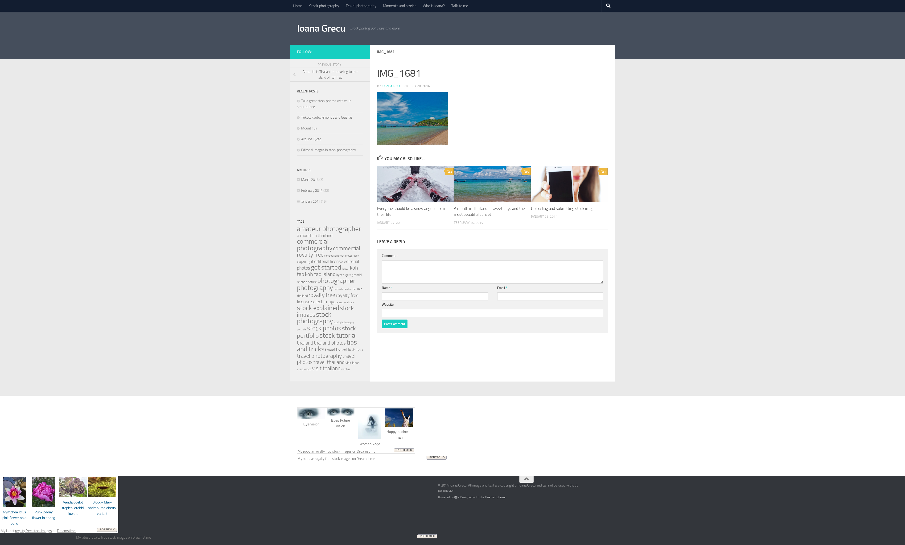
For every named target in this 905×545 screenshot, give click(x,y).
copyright (305, 261)
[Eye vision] (311, 418)
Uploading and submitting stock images (564, 208)
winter (345, 369)
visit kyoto (304, 369)
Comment (390, 256)
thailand (305, 343)
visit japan (352, 363)
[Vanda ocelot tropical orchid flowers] (73, 496)
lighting (349, 275)
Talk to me (459, 6)
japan (345, 268)
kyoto (340, 275)
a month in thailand (315, 235)
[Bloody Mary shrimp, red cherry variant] (102, 496)
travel (330, 350)
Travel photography (361, 6)
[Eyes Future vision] (340, 414)
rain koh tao (350, 289)
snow (342, 302)
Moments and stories (399, 6)
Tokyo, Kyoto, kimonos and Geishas (327, 117)
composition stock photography (341, 255)
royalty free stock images (333, 451)
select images (324, 301)
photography (315, 288)
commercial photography (314, 244)
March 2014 (310, 180)
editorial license (328, 261)
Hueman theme (495, 497)
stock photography (315, 317)
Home (298, 6)
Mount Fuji (309, 128)
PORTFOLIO (404, 450)
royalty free (322, 295)
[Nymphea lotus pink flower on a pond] (14, 506)
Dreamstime (366, 451)
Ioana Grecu (321, 28)
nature (312, 282)
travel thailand (329, 362)
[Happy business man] (399, 426)
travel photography (319, 356)
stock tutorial (338, 335)
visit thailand (326, 368)
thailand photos (330, 343)
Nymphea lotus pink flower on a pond (14, 517)
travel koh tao (349, 350)
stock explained (318, 308)
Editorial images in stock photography (328, 150)
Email (502, 288)
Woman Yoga (369, 444)
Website (388, 305)
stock (350, 302)
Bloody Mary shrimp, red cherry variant (102, 508)
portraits (338, 289)
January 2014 (310, 201)
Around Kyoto (311, 139)
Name (387, 288)
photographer (336, 281)
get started (326, 267)
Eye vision (311, 424)
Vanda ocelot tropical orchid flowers (73, 508)
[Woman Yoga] (369, 438)
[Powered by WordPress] (455, 497)
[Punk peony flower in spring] (43, 506)
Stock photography (324, 6)
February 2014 (312, 190)
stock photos (324, 328)
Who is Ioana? (434, 6)
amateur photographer (329, 229)
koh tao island (320, 274)
